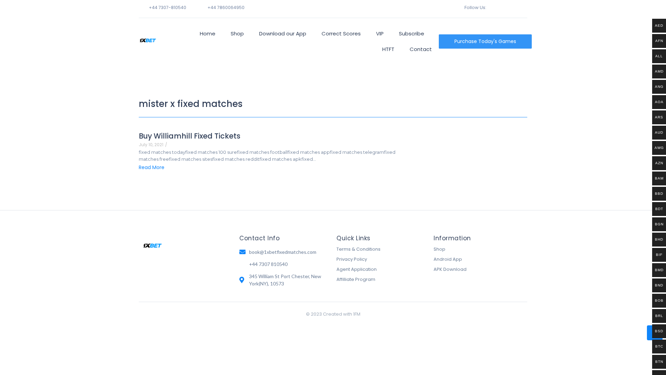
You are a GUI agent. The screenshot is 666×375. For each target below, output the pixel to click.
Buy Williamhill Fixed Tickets (189, 136)
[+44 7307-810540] (141, 7)
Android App (448, 259)
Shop (439, 249)
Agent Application (356, 269)
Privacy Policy (351, 259)
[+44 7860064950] (200, 7)
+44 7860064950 (226, 7)
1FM (356, 314)
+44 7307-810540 (167, 7)
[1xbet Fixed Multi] (148, 40)
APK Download (450, 269)
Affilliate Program (355, 279)
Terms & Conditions (358, 249)
